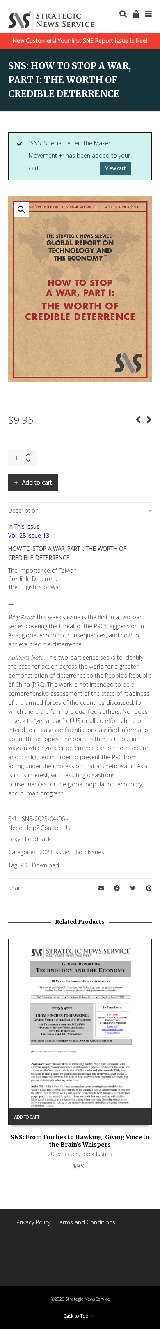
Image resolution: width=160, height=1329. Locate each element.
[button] (21, 209)
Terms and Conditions (86, 1222)
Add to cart (37, 482)
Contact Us (55, 828)
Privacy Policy (33, 1222)
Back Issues (88, 852)
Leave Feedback (29, 839)
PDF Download (39, 865)
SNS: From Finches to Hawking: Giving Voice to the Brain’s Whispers (80, 1140)
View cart (115, 168)
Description (23, 510)
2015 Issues (63, 1154)
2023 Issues (55, 852)
